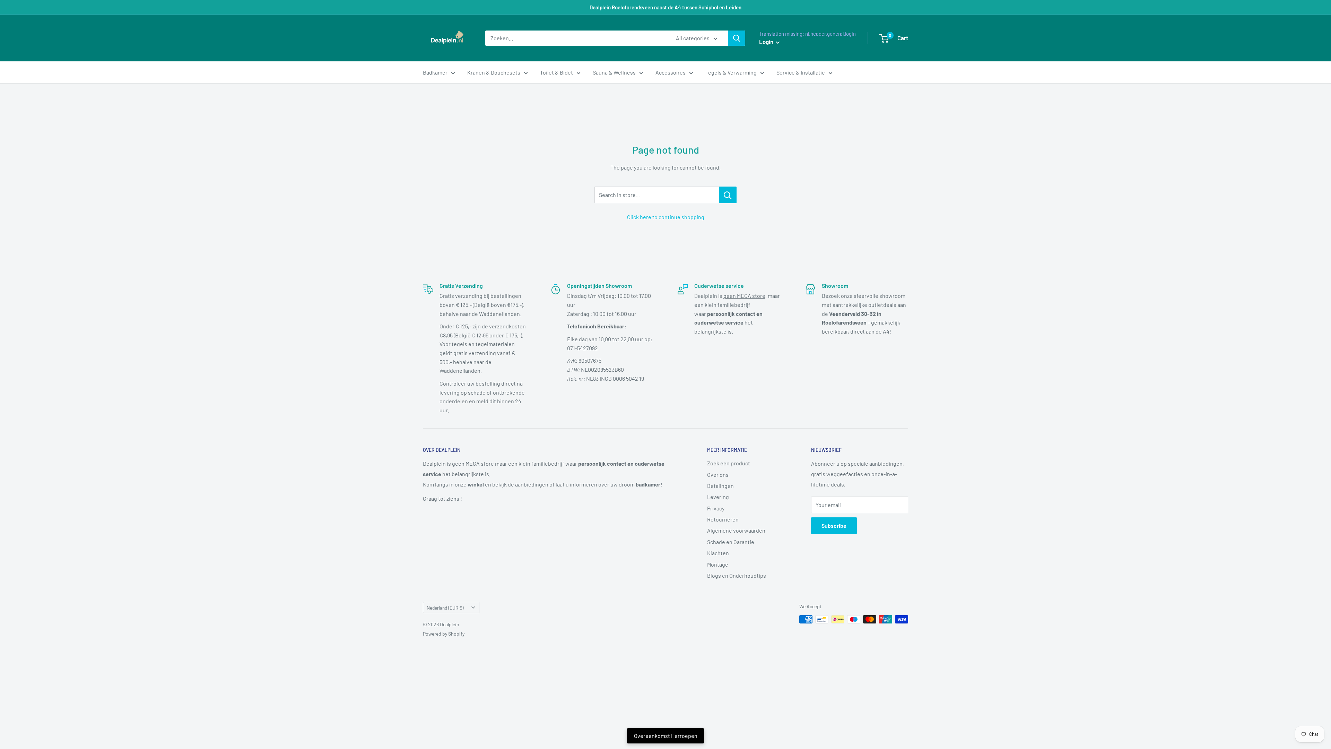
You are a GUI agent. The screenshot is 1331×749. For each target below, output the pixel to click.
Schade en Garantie (730, 542)
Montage (717, 564)
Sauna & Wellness (614, 72)
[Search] (736, 38)
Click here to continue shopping (665, 217)
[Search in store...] (728, 195)
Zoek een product (728, 463)
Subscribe (833, 525)
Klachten (718, 553)
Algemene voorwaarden (736, 530)
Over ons (718, 474)
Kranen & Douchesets (493, 72)
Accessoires (670, 72)
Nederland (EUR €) (445, 608)
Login (766, 41)
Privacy (715, 508)
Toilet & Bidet (556, 72)
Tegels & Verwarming (731, 72)
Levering (718, 496)
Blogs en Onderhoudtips (736, 575)
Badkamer (435, 72)
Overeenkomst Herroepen (665, 735)
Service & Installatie (800, 72)
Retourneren (723, 519)
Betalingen (720, 485)
